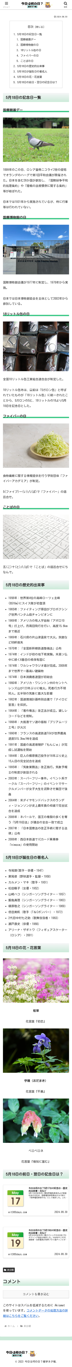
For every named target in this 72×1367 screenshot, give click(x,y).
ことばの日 (26, 61)
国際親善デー (28, 39)
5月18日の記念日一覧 (29, 34)
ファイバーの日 (29, 55)
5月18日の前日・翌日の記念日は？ (37, 82)
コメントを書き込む (36, 1294)
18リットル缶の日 (30, 50)
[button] (64, 798)
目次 (31, 26)
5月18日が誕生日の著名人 (32, 71)
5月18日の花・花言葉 (29, 76)
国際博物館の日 (29, 44)
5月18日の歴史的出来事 (30, 66)
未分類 (10, 1270)
